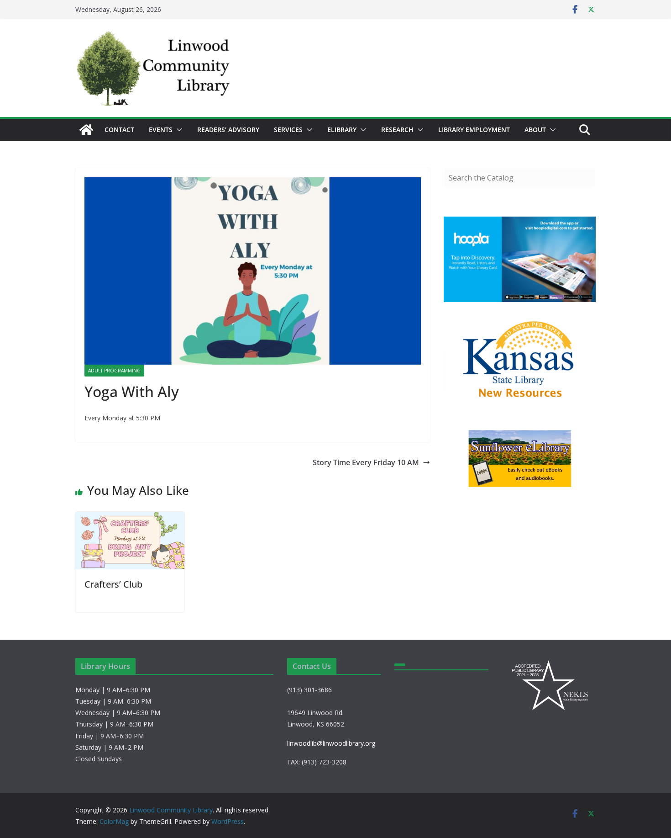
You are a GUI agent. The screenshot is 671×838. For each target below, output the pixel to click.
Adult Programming (114, 370)
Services (288, 129)
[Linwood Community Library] (86, 130)
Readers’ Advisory (228, 129)
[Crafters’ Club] (129, 518)
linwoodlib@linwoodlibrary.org (331, 743)
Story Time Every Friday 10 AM (366, 462)
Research (397, 129)
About (535, 129)
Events (161, 129)
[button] (178, 129)
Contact (119, 129)
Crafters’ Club (113, 584)
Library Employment (474, 129)
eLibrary (341, 129)
